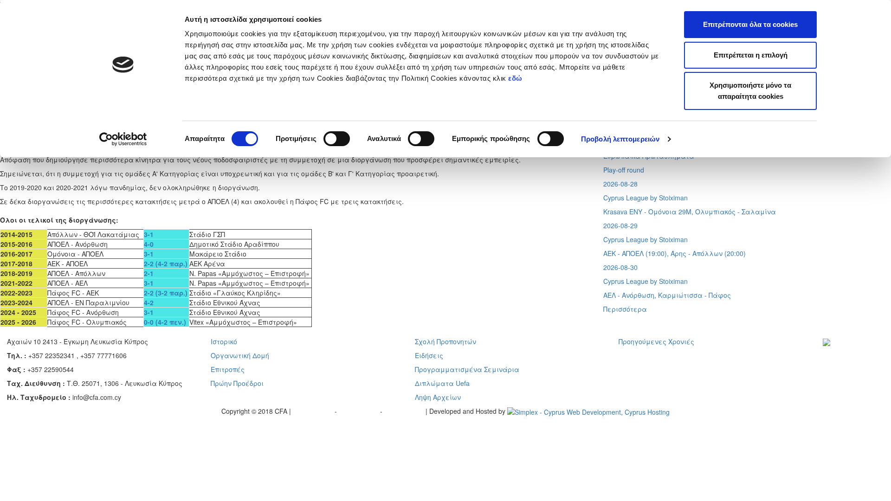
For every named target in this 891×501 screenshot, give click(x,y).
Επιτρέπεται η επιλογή (751, 55)
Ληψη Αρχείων (438, 397)
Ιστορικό (224, 341)
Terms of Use (359, 411)
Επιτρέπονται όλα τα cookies (750, 24)
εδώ (516, 78)
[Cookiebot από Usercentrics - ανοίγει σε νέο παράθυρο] (123, 139)
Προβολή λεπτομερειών (620, 139)
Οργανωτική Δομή (240, 355)
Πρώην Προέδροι (237, 383)
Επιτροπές (228, 369)
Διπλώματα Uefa (442, 383)
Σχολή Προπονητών (445, 341)
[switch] (336, 138)
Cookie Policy (405, 411)
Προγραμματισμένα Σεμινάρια (467, 369)
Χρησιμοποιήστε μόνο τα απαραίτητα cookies (750, 90)
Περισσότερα (625, 309)
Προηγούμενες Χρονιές (656, 341)
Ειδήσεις (429, 355)
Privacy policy (314, 411)
